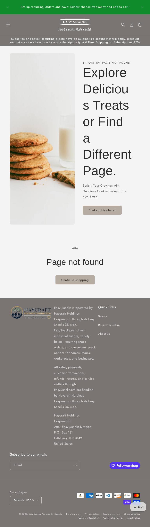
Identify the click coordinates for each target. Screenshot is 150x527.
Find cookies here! (102, 210)
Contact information (89, 517)
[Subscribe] (75, 465)
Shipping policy (132, 513)
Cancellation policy (113, 517)
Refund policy (73, 513)
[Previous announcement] (7, 7)
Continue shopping (75, 280)
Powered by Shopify (52, 513)
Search (102, 316)
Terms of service (111, 513)
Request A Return (109, 325)
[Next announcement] (142, 7)
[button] (8, 24)
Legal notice (134, 517)
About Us (104, 334)
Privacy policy (92, 513)
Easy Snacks (35, 513)
